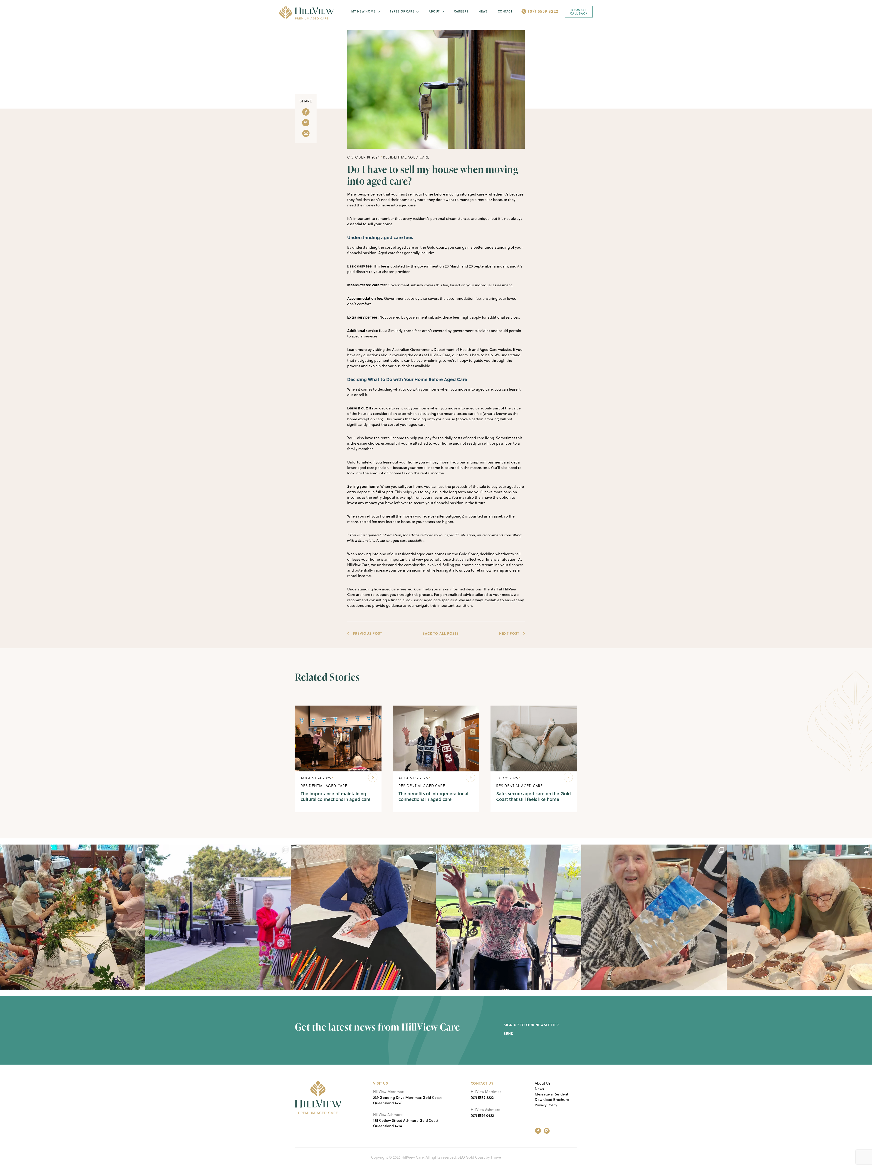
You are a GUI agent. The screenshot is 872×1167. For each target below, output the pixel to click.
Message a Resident (551, 1094)
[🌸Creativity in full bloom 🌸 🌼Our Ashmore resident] (72, 917)
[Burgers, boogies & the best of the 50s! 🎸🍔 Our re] (218, 917)
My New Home (363, 11)
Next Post (509, 633)
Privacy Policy (546, 1105)
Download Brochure (552, 1099)
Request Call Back (578, 11)
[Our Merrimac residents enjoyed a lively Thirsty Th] (508, 917)
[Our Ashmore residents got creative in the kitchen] (799, 917)
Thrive (496, 1157)
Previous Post (367, 633)
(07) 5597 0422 (482, 1115)
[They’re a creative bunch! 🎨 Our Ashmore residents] (654, 917)
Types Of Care (402, 11)
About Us (542, 1083)
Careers (461, 11)
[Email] (306, 133)
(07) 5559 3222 (543, 11)
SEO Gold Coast (471, 1157)
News (483, 11)
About (434, 11)
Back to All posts (441, 633)
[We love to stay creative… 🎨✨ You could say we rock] (363, 917)
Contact (505, 11)
